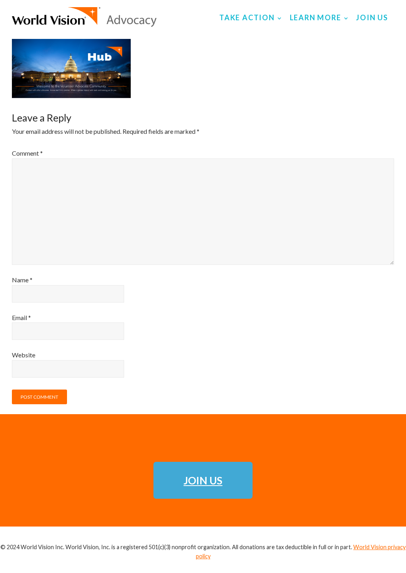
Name (22, 280)
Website (23, 355)
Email (21, 317)
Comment (27, 153)
